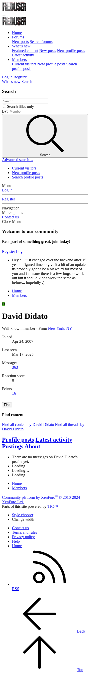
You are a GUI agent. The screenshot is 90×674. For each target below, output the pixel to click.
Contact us (10, 217)
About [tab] (32, 446)
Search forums (41, 41)
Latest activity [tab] (54, 439)
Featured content (25, 50)
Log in (7, 190)
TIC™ (53, 506)
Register (8, 199)
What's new (21, 46)
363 (15, 367)
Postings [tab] (12, 446)
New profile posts (71, 50)
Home (17, 32)
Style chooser (22, 515)
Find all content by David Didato (28, 424)
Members (19, 59)
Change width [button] (23, 519)
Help (16, 541)
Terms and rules (24, 532)
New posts (20, 41)
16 (14, 393)
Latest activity (23, 55)
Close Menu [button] (11, 221)
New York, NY (60, 328)
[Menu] (4, 15)
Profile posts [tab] (18, 439)
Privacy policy (23, 537)
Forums (18, 37)
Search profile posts (27, 177)
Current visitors (24, 64)
